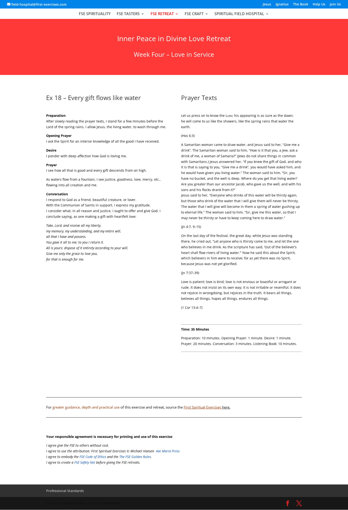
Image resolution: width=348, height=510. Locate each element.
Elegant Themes (74, 503)
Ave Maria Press (168, 451)
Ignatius (282, 4)
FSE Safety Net (84, 462)
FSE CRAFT (194, 14)
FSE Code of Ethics (93, 456)
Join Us (335, 4)
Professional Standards (65, 490)
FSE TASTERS (128, 14)
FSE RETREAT (162, 14)
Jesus (267, 4)
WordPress (112, 503)
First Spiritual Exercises (207, 407)
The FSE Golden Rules (135, 456)
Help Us (319, 4)
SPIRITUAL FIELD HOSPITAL (239, 14)
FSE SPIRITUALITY (95, 14)
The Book (300, 4)
